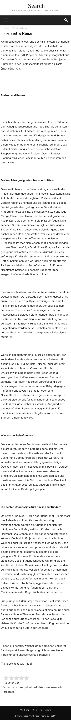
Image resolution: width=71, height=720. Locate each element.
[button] (5, 20)
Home (6, 28)
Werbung (24, 709)
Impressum (45, 709)
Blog (34, 709)
